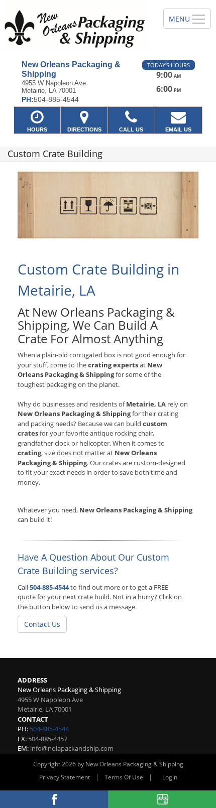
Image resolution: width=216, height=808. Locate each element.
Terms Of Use (123, 777)
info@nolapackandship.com (72, 748)
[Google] (162, 799)
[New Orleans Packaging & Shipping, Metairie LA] (76, 26)
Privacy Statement (64, 777)
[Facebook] (54, 799)
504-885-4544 (49, 587)
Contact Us (42, 624)
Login (169, 777)
